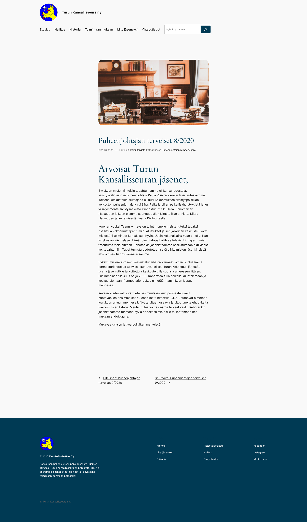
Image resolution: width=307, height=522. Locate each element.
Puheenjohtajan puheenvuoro (179, 149)
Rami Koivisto (137, 149)
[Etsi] (206, 29)
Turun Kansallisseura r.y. (82, 12)
